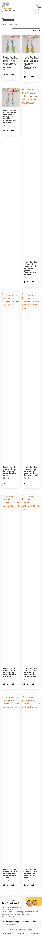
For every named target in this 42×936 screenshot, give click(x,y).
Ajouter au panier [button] (9, 75)
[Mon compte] (33, 7)
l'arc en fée (6, 8)
